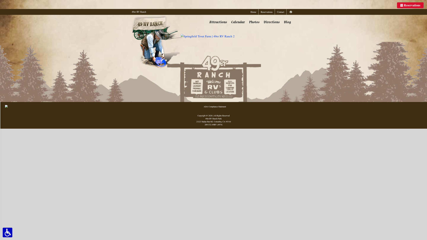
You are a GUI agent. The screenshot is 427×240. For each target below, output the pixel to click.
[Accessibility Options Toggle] (8, 233)
